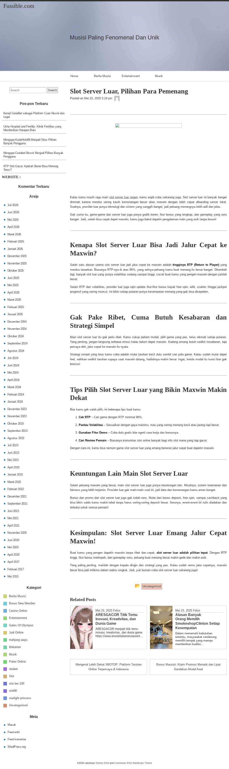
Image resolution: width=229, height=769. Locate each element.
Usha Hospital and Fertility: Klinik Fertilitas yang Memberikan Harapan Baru (32, 128)
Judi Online (16, 632)
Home (74, 76)
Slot (11, 676)
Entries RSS (102, 763)
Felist (116, 610)
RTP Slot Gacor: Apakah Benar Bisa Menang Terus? (30, 167)
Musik (159, 76)
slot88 (13, 690)
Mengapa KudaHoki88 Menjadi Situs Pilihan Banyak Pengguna (29, 141)
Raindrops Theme (142, 763)
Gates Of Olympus (21, 625)
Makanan (15, 647)
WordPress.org (17, 746)
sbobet (13, 668)
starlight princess (20, 698)
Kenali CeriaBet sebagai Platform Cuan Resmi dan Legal (34, 115)
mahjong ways (18, 639)
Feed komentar (17, 739)
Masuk (12, 724)
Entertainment (131, 76)
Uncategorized (18, 705)
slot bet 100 (16, 683)
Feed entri (14, 732)
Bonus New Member (22, 603)
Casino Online (18, 610)
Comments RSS (123, 763)
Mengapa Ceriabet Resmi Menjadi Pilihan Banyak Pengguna (33, 154)
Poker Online (17, 661)
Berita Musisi (102, 76)
